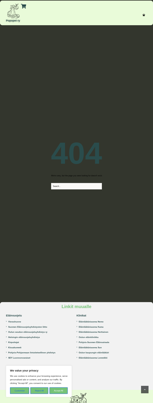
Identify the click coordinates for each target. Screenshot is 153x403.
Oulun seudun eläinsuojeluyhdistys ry (27, 332)
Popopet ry (13, 20)
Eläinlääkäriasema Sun (90, 347)
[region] (39, 381)
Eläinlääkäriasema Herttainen (93, 332)
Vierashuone (14, 321)
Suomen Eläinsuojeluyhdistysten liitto (27, 327)
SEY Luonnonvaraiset (19, 358)
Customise (20, 390)
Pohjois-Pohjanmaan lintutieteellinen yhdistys (31, 352)
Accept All (58, 390)
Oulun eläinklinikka (88, 337)
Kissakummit (14, 347)
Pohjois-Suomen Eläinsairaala (94, 342)
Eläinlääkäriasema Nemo (91, 321)
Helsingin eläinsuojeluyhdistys (24, 337)
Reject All (39, 390)
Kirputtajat (13, 342)
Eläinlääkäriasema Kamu (91, 327)
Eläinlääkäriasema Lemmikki (93, 358)
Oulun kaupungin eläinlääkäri (94, 352)
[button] (144, 15)
